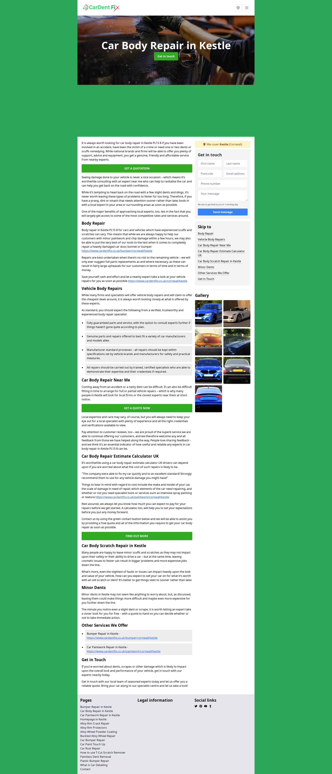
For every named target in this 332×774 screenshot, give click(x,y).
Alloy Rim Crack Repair (94, 723)
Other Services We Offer (213, 273)
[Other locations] (238, 7)
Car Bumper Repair (92, 740)
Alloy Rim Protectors (93, 728)
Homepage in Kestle (93, 719)
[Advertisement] (166, 111)
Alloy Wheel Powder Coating (98, 732)
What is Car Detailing (94, 765)
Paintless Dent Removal (95, 757)
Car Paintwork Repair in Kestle (100, 715)
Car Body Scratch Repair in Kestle (219, 261)
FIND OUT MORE (137, 536)
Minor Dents (206, 267)
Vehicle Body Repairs (211, 239)
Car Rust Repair (90, 748)
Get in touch (166, 56)
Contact (85, 769)
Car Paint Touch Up (92, 744)
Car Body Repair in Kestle (96, 711)
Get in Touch (206, 279)
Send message (223, 212)
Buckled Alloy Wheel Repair (98, 736)
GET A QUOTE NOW (137, 408)
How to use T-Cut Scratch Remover (103, 752)
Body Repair (206, 233)
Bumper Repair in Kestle (96, 707)
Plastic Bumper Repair (94, 761)
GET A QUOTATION (137, 168)
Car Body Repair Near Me (214, 245)
